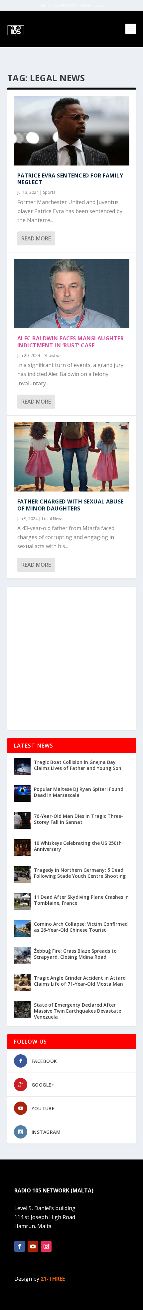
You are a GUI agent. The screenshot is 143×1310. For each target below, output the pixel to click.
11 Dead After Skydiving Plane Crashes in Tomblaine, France (81, 900)
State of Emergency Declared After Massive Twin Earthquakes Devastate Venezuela (77, 1011)
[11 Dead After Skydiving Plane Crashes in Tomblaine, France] (22, 901)
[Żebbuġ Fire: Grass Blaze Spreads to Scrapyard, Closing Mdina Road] (22, 955)
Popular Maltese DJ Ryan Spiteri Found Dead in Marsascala (78, 792)
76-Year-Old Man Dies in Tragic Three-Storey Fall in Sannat (78, 819)
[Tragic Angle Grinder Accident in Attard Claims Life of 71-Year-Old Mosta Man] (22, 982)
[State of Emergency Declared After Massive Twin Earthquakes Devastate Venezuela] (22, 1009)
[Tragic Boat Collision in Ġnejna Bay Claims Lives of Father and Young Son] (22, 766)
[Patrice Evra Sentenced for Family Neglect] (71, 130)
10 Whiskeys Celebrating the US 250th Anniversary (78, 846)
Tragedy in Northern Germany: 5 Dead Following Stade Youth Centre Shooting (80, 873)
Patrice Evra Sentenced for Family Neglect (70, 179)
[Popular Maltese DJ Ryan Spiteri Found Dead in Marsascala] (22, 793)
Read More (36, 238)
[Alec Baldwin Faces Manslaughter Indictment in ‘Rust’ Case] (71, 293)
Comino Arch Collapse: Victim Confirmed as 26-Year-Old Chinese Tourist (81, 927)
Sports (49, 192)
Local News (52, 518)
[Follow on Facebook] (19, 1246)
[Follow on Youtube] (33, 1246)
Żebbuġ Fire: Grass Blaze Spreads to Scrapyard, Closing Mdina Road (75, 954)
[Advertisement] (71, 658)
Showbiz (52, 355)
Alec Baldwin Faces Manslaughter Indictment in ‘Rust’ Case (70, 342)
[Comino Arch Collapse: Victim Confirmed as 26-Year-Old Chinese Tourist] (22, 928)
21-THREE (53, 1278)
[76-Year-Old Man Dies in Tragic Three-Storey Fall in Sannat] (22, 820)
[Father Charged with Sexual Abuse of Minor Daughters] (71, 456)
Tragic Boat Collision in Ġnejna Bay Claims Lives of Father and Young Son (77, 765)
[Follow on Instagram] (46, 1246)
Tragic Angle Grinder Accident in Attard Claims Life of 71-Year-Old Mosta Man (80, 981)
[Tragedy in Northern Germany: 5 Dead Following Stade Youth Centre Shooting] (22, 874)
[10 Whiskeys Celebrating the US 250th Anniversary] (22, 847)
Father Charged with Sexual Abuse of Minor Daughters (70, 505)
